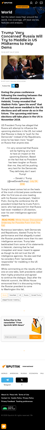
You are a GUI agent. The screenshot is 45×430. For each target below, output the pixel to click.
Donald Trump (36, 295)
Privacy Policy (28, 398)
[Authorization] (31, 2)
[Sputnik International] (7, 4)
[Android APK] (8, 408)
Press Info (14, 394)
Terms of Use (24, 394)
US (20, 295)
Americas (14, 373)
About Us (5, 394)
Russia (26, 295)
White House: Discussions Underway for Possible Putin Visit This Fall (22, 222)
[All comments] (3, 426)
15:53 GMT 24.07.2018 (10, 52)
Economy (33, 373)
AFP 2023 (6, 81)
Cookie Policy (16, 398)
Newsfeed (13, 295)
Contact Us (5, 398)
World (4, 295)
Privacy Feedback (8, 401)
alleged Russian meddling (11, 300)
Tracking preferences (24, 401)
